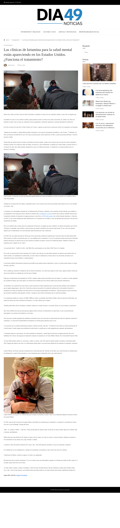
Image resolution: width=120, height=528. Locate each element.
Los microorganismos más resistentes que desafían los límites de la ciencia (104, 92)
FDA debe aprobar (48, 216)
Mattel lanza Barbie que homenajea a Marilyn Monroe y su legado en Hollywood (106, 103)
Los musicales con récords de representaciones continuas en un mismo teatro (105, 114)
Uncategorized (8, 45)
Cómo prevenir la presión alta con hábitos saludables (99, 83)
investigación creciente (45, 213)
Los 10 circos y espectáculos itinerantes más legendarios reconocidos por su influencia (105, 125)
